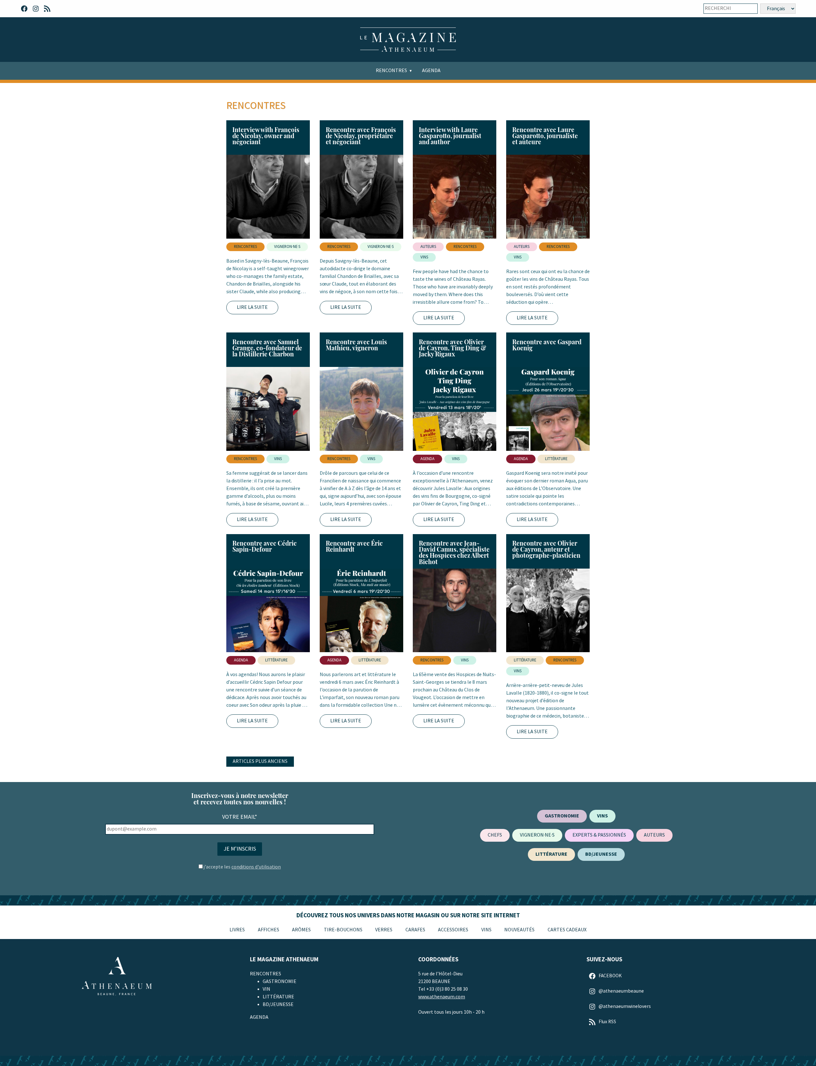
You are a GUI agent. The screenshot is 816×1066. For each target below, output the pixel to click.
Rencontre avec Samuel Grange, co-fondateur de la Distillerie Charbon (267, 348)
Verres (383, 930)
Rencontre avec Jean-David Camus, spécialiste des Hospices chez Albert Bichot (454, 552)
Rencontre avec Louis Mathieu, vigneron (356, 345)
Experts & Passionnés (599, 835)
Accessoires (453, 930)
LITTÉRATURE (556, 458)
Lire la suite (252, 307)
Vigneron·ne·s (287, 246)
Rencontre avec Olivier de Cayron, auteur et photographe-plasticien (546, 549)
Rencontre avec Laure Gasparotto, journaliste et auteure (545, 135)
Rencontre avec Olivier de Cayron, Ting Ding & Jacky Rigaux (452, 348)
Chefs (495, 835)
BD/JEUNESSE (278, 1005)
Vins (486, 930)
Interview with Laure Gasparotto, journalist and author (450, 135)
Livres (237, 930)
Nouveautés (519, 930)
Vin (266, 989)
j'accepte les (242, 867)
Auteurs (428, 246)
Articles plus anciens (260, 761)
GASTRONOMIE (279, 982)
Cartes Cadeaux (567, 930)
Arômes (301, 930)
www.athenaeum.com (441, 997)
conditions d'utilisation (256, 867)
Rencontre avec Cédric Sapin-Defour (264, 546)
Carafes (415, 930)
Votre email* (239, 817)
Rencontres (391, 71)
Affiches (268, 930)
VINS (424, 257)
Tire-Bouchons (343, 930)
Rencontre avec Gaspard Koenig (546, 345)
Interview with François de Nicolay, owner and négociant (265, 135)
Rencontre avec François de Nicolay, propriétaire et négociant (361, 135)
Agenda (431, 71)
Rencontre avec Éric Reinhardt (354, 546)
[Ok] (748, 8)
